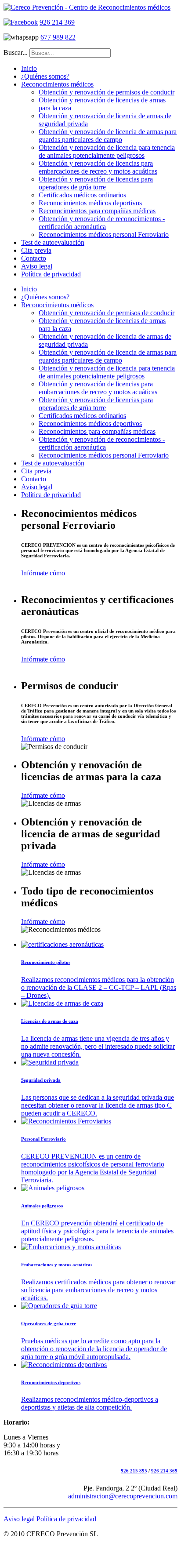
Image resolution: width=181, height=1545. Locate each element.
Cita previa (36, 250)
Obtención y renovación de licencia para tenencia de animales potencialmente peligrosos (107, 151)
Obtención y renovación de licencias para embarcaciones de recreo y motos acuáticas (98, 167)
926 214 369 (57, 22)
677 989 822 (58, 37)
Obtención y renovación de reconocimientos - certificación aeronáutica (102, 222)
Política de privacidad (51, 274)
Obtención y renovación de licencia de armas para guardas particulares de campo (108, 135)
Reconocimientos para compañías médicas (97, 210)
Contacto (33, 258)
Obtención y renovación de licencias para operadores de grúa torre (96, 183)
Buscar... (16, 52)
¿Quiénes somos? (45, 76)
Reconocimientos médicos (57, 84)
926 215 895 (134, 1470)
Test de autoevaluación (52, 242)
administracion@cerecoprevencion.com (122, 1496)
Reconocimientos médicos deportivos (90, 203)
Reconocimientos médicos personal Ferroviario (104, 234)
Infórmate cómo (43, 573)
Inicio (29, 68)
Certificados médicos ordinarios (82, 195)
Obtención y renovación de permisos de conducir (106, 92)
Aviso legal (36, 266)
